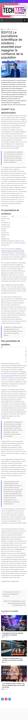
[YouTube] (6, 699)
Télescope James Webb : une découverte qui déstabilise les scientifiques (11, 594)
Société (12, 62)
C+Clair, (3, 545)
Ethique (5, 62)
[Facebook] (9, 699)
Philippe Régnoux (20, 549)
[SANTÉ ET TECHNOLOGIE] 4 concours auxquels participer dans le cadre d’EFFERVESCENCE (14, 603)
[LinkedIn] (2, 699)
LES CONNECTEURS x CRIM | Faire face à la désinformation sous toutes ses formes (13, 685)
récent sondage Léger (7, 375)
